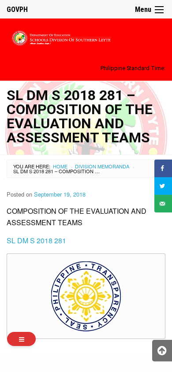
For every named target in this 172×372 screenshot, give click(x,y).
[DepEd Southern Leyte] (86, 37)
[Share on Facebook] (163, 168)
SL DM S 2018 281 (36, 240)
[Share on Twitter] (163, 186)
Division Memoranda (102, 166)
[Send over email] (163, 203)
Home (60, 166)
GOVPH (17, 9)
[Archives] (21, 339)
